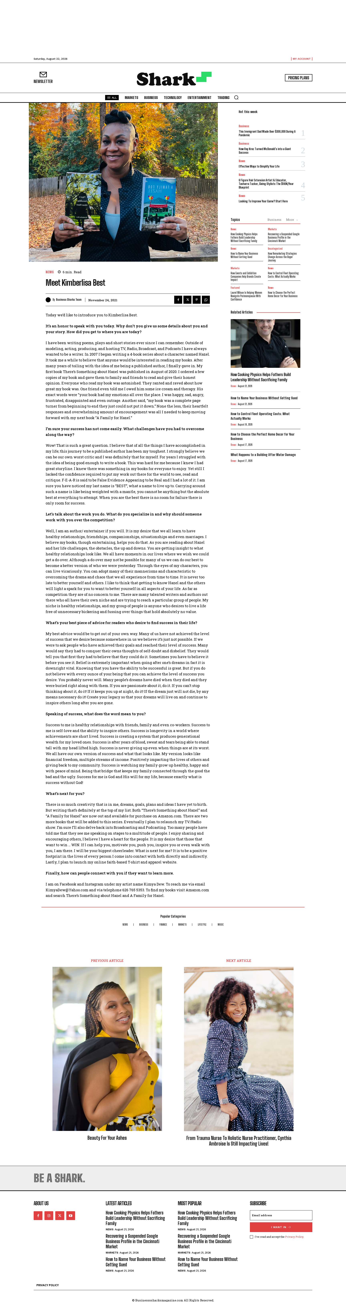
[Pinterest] (197, 300)
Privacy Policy (294, 1236)
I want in (278, 1227)
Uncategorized (275, 248)
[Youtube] (70, 1215)
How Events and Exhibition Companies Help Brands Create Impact (246, 276)
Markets (272, 229)
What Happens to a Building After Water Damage (263, 455)
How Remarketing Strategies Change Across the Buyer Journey (282, 257)
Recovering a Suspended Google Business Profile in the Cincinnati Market (284, 237)
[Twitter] (187, 300)
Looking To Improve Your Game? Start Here (263, 201)
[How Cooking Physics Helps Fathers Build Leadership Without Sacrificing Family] (265, 343)
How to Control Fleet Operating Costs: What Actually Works (283, 274)
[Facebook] (178, 300)
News (50, 272)
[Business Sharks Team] (49, 299)
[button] (236, 97)
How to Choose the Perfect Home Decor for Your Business (283, 294)
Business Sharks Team (68, 299)
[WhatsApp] (206, 300)
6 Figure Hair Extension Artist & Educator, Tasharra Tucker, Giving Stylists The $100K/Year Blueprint (266, 183)
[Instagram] (48, 1215)
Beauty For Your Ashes (107, 1138)
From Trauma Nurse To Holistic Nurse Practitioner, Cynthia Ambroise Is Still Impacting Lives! (238, 1141)
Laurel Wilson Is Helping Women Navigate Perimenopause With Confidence (246, 296)
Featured (235, 287)
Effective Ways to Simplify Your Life (259, 166)
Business (244, 126)
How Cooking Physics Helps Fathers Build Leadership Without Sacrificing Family (244, 237)
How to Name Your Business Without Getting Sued (244, 255)
